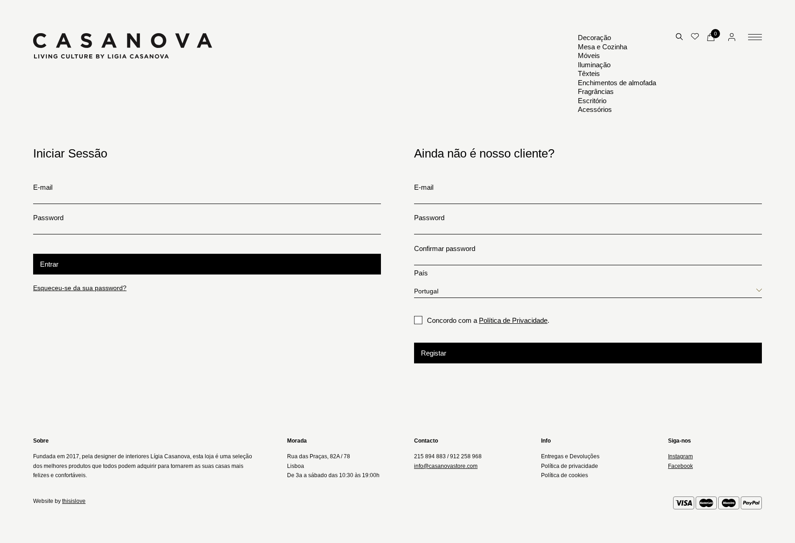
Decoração (594, 37)
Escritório (592, 101)
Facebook (680, 466)
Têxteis (589, 73)
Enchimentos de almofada (617, 83)
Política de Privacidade (513, 320)
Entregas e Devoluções (570, 456)
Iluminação (594, 65)
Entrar (49, 264)
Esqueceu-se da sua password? (80, 288)
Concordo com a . (488, 320)
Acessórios (595, 109)
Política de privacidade (569, 466)
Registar (433, 353)
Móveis (589, 55)
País (421, 273)
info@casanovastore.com (446, 466)
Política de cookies (564, 475)
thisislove (74, 501)
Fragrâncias (596, 91)
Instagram (680, 456)
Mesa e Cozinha (602, 47)
